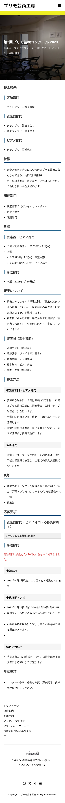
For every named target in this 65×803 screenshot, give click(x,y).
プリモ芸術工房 (19, 5)
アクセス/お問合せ (14, 720)
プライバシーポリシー (16, 725)
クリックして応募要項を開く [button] (20, 536)
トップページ (11, 705)
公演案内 (9, 710)
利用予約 (9, 715)
